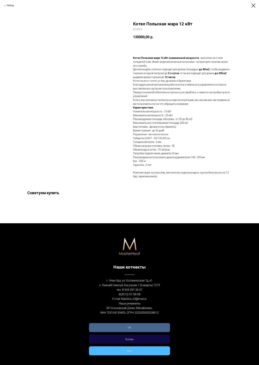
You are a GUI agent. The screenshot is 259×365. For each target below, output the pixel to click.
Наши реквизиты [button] (129, 303)
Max (129, 350)
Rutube (129, 339)
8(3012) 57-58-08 (129, 294)
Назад (10, 5)
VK (129, 327)
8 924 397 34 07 (132, 289)
